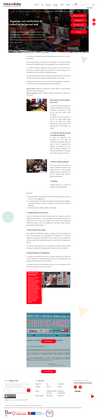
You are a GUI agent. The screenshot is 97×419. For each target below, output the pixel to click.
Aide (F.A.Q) (60, 395)
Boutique (68, 4)
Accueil (12, 11)
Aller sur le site (48, 341)
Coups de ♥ (36, 4)
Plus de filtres (89, 7)
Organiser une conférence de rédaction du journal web (60, 11)
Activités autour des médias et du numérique (28, 11)
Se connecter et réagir (79, 24)
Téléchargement (79, 20)
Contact (37, 391)
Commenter (79, 32)
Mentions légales (39, 395)
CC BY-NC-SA (27, 405)
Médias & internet (42, 11)
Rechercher (93, 4)
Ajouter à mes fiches (79, 15)
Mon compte (50, 395)
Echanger (56, 4)
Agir (42, 4)
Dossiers (62, 4)
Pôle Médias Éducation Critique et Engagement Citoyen (25, 28)
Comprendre (48, 4)
